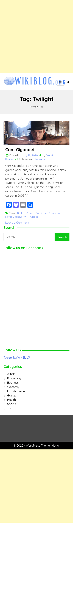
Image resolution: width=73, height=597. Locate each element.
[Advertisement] (36, 36)
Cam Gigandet (20, 149)
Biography (40, 159)
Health (11, 399)
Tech (10, 408)
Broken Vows (24, 213)
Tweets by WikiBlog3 (17, 357)
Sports (11, 404)
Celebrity (13, 387)
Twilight (33, 216)
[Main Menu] (60, 82)
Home (32, 106)
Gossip (11, 395)
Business (13, 382)
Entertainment (16, 391)
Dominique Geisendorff (48, 213)
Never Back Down (15, 216)
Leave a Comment (17, 222)
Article (11, 374)
